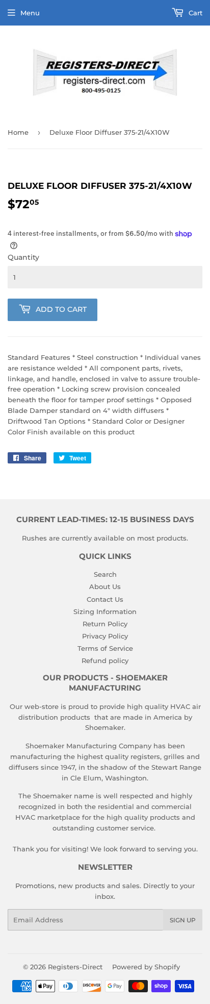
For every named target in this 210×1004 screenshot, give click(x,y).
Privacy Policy (105, 636)
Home (18, 132)
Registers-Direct (75, 967)
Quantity (23, 257)
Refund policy (105, 660)
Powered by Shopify (146, 967)
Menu (30, 13)
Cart (194, 13)
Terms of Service (105, 648)
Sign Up (183, 920)
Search (105, 574)
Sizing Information (105, 611)
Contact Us (105, 599)
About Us (105, 586)
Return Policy (105, 624)
